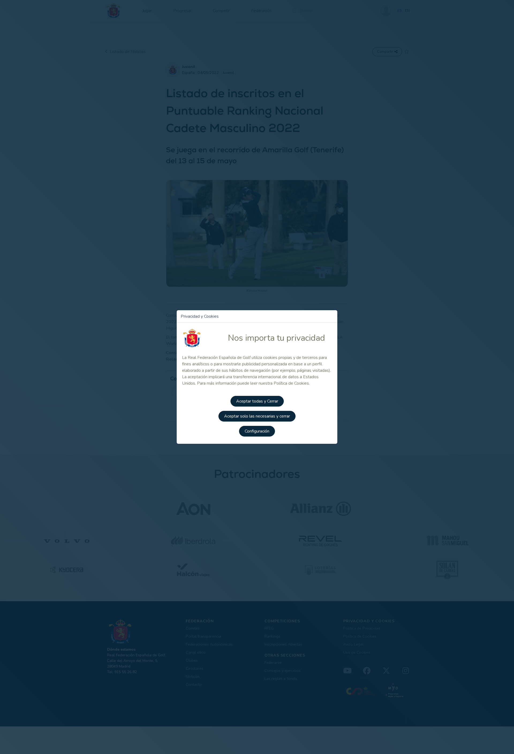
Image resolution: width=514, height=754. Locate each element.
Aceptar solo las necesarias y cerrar (257, 416)
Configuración (257, 431)
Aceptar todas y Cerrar (257, 401)
